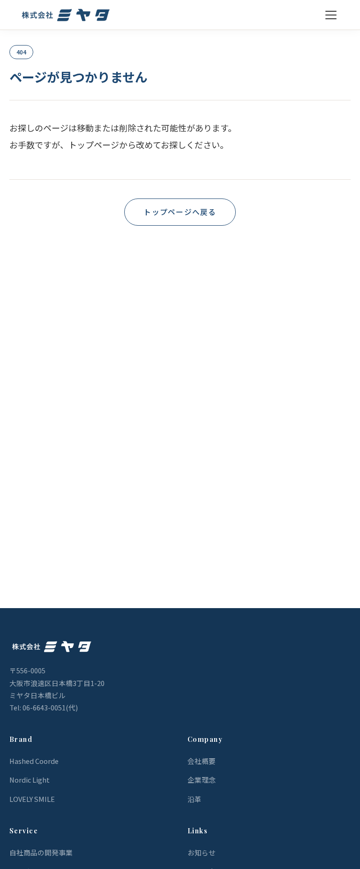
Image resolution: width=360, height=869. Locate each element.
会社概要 (202, 761)
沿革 (195, 799)
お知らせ (202, 852)
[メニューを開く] (331, 15)
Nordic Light (29, 780)
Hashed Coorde (34, 761)
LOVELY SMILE (32, 799)
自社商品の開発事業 (41, 852)
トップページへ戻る (179, 211)
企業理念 (202, 780)
